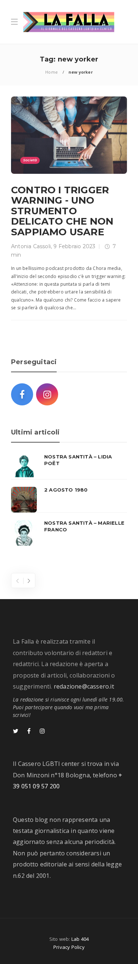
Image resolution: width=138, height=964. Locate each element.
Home (51, 72)
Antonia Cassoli (31, 246)
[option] (69, 500)
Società (30, 160)
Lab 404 (80, 939)
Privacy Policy (69, 947)
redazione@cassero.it (84, 686)
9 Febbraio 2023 (74, 246)
